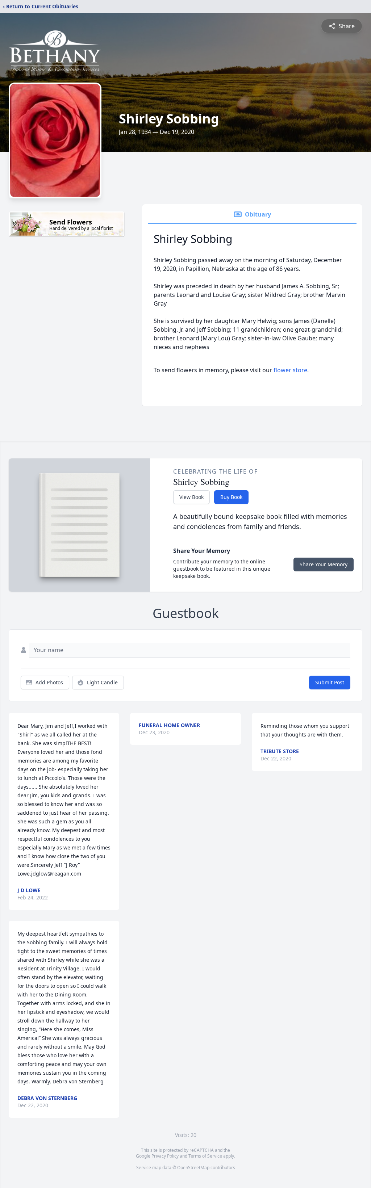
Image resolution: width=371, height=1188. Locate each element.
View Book (191, 497)
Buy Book (231, 497)
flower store (290, 370)
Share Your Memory (323, 564)
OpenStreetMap (193, 1167)
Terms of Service (205, 1156)
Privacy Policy (165, 1156)
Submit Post (329, 682)
